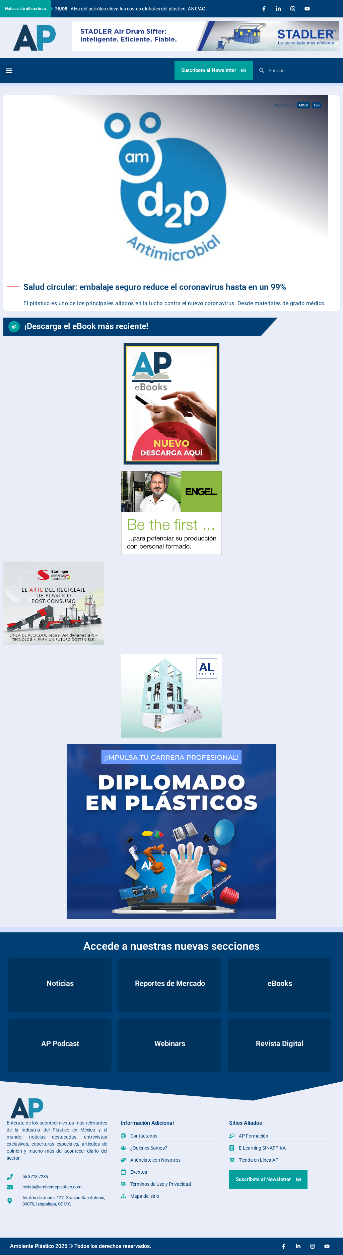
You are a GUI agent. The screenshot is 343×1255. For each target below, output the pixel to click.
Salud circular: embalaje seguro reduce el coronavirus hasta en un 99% (154, 287)
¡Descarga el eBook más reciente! (86, 326)
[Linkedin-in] (278, 8)
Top (317, 105)
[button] (8, 70)
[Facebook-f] (264, 8)
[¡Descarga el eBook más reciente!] (14, 326)
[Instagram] (292, 8)
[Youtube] (307, 8)
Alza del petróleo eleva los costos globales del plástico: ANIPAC (130, 8)
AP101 (303, 105)
